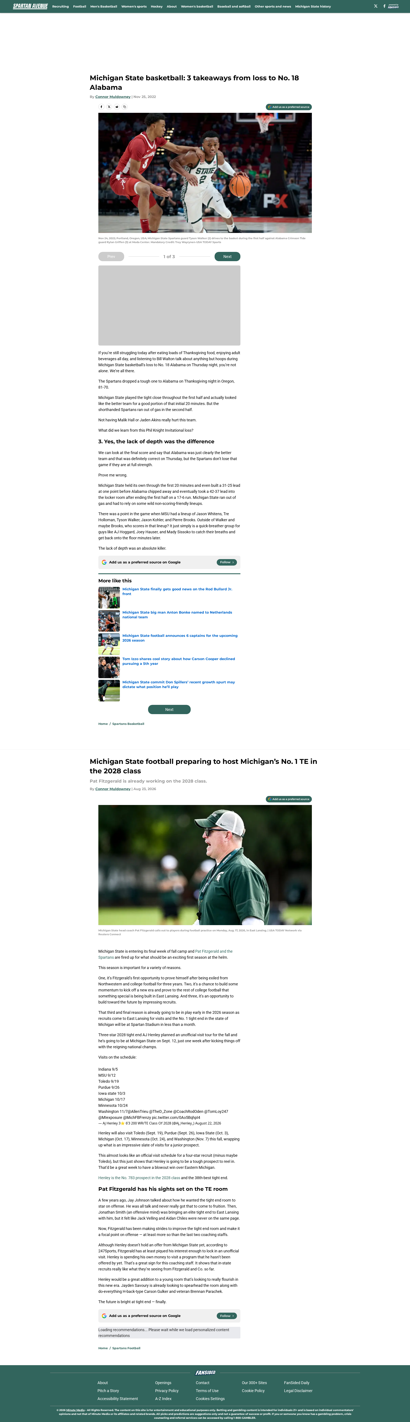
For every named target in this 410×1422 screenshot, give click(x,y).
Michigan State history (313, 6)
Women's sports (134, 6)
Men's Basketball (103, 6)
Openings (163, 1382)
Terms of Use (207, 1390)
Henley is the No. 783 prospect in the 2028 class (139, 1177)
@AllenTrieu (138, 1111)
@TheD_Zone (160, 1111)
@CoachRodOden (188, 1111)
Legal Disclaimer (298, 1390)
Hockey (156, 6)
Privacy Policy (167, 1390)
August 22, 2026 (208, 1123)
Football (79, 6)
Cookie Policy (253, 1390)
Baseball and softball (234, 6)
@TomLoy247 (216, 1111)
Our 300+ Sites (254, 1382)
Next (227, 256)
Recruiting (60, 6)
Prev (111, 256)
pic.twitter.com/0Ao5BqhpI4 (176, 1117)
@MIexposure (110, 1117)
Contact (202, 1382)
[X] (376, 6)
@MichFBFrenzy (137, 1117)
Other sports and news (273, 6)
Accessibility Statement (117, 1398)
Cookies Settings (210, 1398)
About (172, 6)
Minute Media (75, 1410)
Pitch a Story (108, 1390)
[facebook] (384, 6)
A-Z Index (163, 1398)
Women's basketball (197, 6)
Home (103, 724)
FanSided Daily (296, 1382)
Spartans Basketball (128, 724)
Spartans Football (126, 1348)
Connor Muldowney (113, 97)
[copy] (125, 107)
